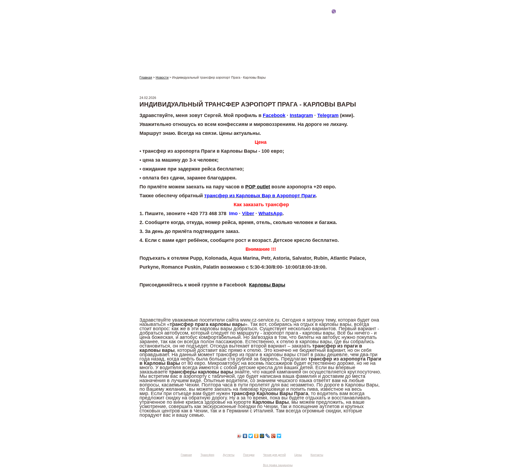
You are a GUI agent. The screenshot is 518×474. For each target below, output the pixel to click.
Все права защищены (278, 465)
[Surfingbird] (279, 435)
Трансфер (185, 17)
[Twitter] (251, 435)
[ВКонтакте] (245, 435)
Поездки (259, 17)
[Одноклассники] (256, 435)
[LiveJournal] (268, 435)
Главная (148, 17)
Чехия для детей (296, 17)
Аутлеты (222, 17)
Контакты (370, 17)
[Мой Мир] (262, 435)
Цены (333, 17)
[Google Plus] (273, 435)
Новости (162, 77)
